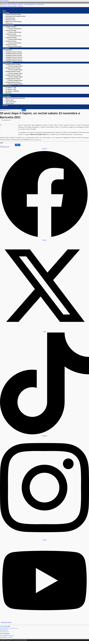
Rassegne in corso (8, 62)
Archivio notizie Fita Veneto (13, 14)
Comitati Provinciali (8, 25)
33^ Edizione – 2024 (11, 89)
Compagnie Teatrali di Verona (14, 59)
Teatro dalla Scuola (11, 102)
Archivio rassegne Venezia (15, 77)
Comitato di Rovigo (11, 30)
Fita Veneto (6, 12)
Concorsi (5, 105)
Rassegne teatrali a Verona (13, 78)
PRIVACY (10, 637)
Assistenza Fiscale (11, 20)
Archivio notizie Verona (14, 43)
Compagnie (6, 48)
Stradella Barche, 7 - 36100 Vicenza (9, 628)
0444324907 (5, 630)
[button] (4, 8)
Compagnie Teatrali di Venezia (14, 57)
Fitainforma (6, 94)
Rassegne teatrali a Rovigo (13, 68)
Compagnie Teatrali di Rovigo (14, 53)
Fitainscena (9, 50)
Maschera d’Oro (7, 85)
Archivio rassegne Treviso (15, 73)
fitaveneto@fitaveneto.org (7, 635)
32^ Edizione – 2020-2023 (12, 91)
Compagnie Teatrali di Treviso (14, 55)
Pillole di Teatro (10, 100)
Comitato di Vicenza (11, 44)
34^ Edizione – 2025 (11, 87)
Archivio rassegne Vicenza (15, 84)
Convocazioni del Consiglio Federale (15, 16)
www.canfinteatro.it (35, 139)
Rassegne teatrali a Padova (13, 64)
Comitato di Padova (11, 27)
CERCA (17, 145)
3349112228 (5, 632)
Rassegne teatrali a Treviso (13, 71)
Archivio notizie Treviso (14, 36)
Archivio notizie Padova (14, 28)
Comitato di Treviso (11, 34)
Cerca (1, 143)
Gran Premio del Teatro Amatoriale (15, 98)
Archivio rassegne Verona (15, 80)
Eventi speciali (7, 96)
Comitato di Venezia (11, 37)
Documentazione (10, 18)
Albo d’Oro (8, 93)
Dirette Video (9, 23)
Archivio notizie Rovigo (14, 32)
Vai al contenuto (4, 1)
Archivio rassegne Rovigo (15, 69)
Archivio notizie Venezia (15, 39)
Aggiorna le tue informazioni (14, 21)
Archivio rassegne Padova (15, 66)
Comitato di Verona (11, 41)
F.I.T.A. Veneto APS (5, 626)
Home (4, 11)
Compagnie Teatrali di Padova (14, 52)
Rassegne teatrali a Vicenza (13, 82)
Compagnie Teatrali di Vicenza (14, 61)
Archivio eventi (10, 103)
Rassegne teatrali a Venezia (13, 75)
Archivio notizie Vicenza (15, 46)
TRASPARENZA (4, 637)
